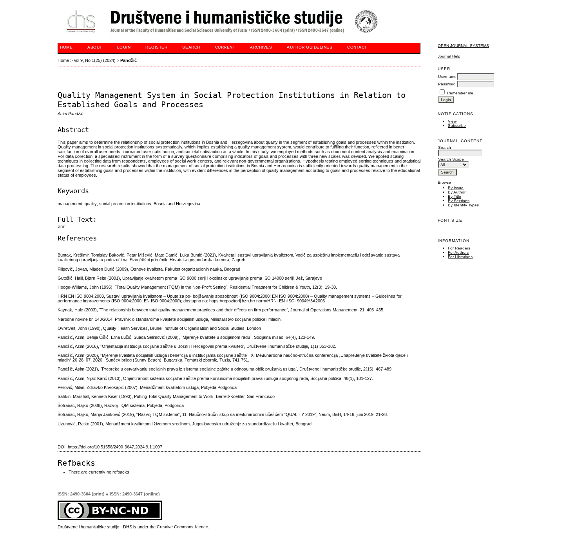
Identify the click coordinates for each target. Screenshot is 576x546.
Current (225, 47)
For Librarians (460, 257)
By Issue (456, 188)
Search (191, 47)
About (94, 47)
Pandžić (128, 60)
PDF (61, 227)
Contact (357, 47)
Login (124, 47)
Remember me (460, 93)
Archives (261, 47)
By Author (457, 192)
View (452, 121)
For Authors (458, 252)
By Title (454, 196)
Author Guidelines (309, 47)
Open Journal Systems (463, 45)
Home (66, 47)
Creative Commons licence (182, 526)
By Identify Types (463, 205)
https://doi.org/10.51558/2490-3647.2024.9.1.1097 (115, 447)
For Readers (459, 248)
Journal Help (449, 56)
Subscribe (457, 125)
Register (156, 47)
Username (447, 76)
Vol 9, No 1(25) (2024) (95, 60)
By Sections (458, 201)
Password (447, 84)
